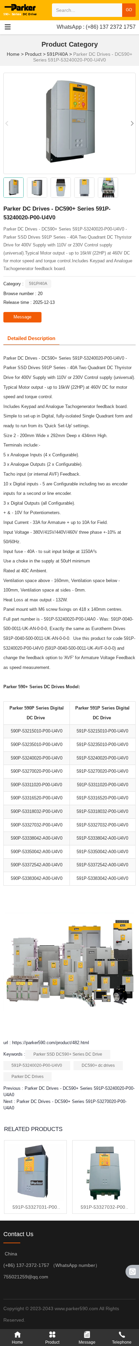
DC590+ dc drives (98, 1065)
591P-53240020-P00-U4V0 (36, 1065)
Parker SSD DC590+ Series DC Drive (67, 1054)
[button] (132, 123)
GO (129, 9)
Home (14, 54)
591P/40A (57, 54)
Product (33, 54)
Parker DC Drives (27, 1076)
